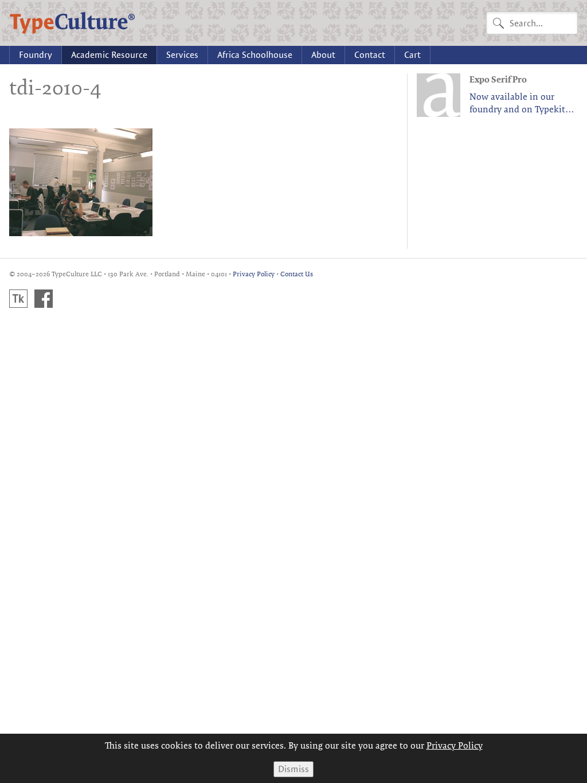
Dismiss (293, 769)
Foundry (35, 54)
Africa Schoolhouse (254, 54)
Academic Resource (109, 54)
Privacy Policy (254, 273)
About (323, 54)
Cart (412, 54)
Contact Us (296, 273)
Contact (369, 54)
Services (182, 54)
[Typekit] (18, 298)
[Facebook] (43, 298)
